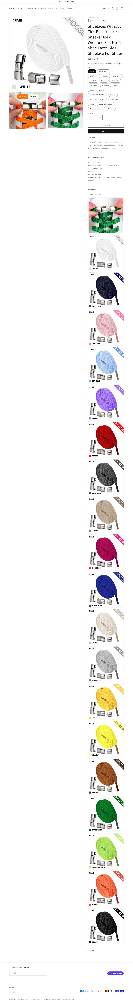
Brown (101, 99)
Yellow (101, 90)
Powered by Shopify (25, 999)
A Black (110, 109)
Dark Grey (93, 85)
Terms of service (56, 999)
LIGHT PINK (94, 76)
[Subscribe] (44, 973)
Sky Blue (93, 81)
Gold (91, 99)
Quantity (90, 113)
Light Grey (115, 81)
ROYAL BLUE (103, 71)
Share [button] (92, 950)
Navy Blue (116, 76)
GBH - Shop (17, 999)
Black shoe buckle (96, 109)
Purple (105, 76)
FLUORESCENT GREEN (97, 95)
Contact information (68, 999)
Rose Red (105, 85)
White (92, 71)
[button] (32, 8)
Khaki (116, 85)
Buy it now (106, 131)
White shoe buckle (105, 104)
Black (92, 104)
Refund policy (36, 999)
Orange (112, 95)
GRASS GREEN (113, 99)
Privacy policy (46, 999)
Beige (92, 90)
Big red (103, 81)
